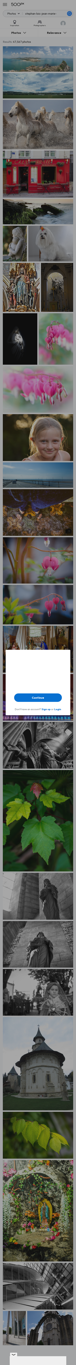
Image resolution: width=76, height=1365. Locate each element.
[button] (38, 697)
